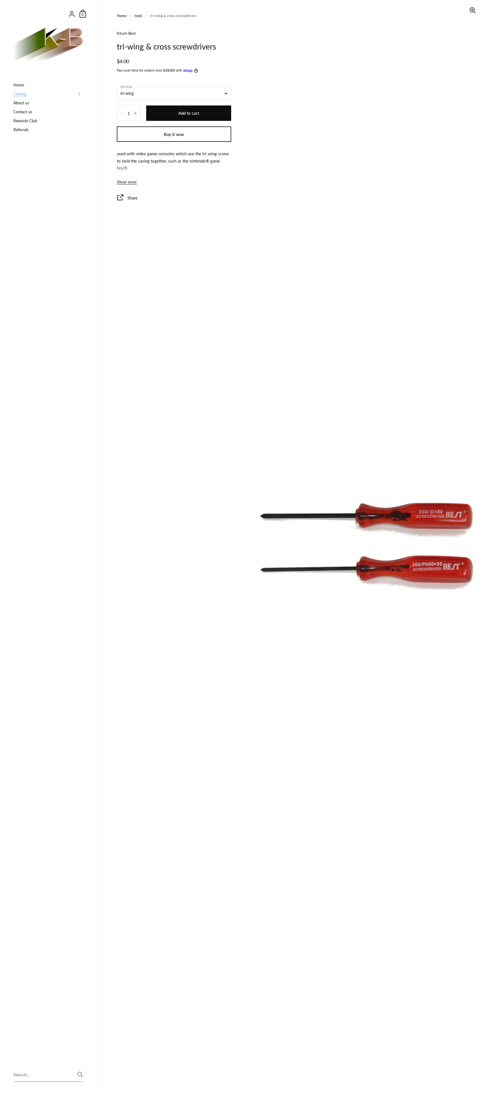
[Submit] (80, 1074)
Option (126, 87)
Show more (127, 182)
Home (122, 15)
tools (138, 15)
